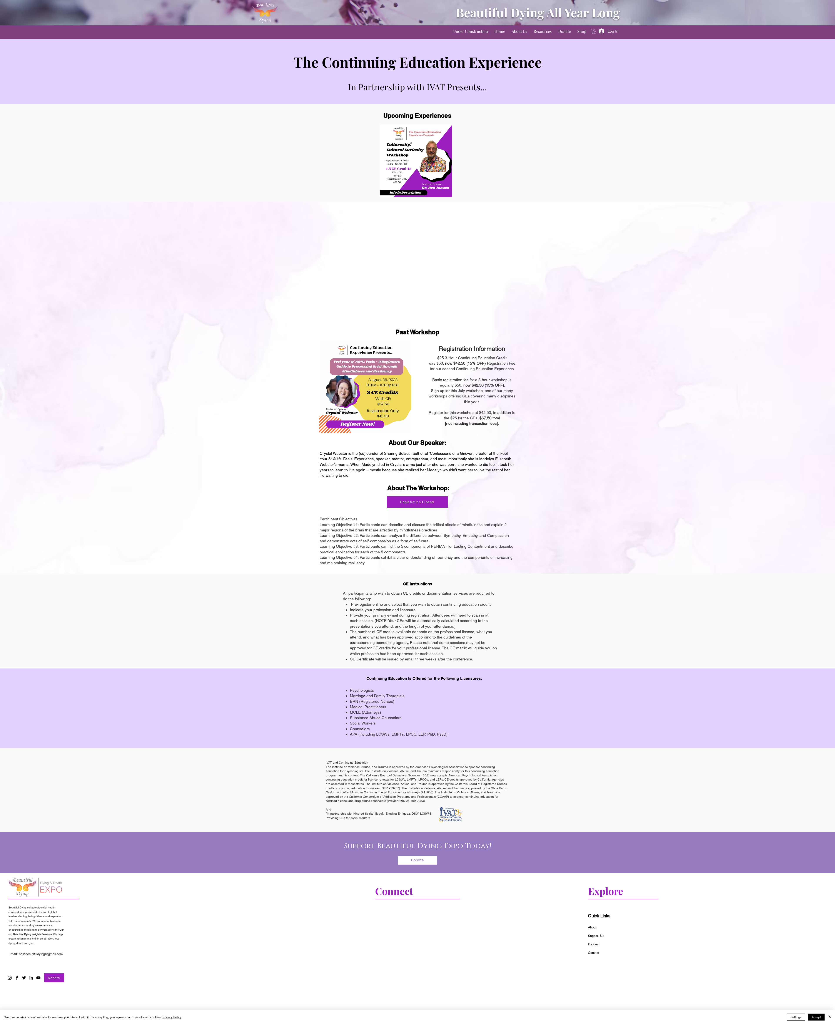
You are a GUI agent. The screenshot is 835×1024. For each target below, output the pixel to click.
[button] (594, 31)
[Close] (829, 1017)
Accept (816, 1017)
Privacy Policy (171, 1017)
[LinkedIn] (31, 977)
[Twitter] (24, 977)
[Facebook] (16, 977)
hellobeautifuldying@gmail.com (41, 954)
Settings (796, 1017)
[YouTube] (38, 977)
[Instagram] (9, 977)
